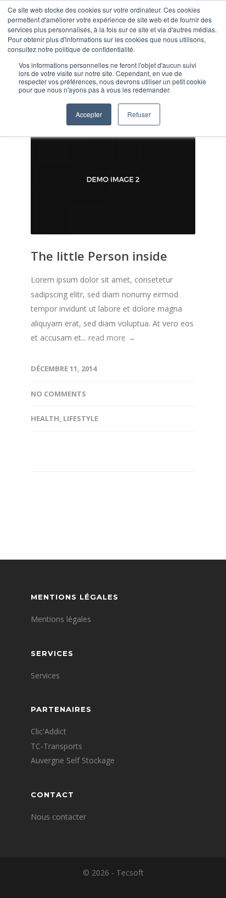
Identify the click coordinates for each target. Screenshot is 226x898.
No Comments (58, 394)
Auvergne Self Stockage (73, 760)
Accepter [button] (89, 114)
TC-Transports (56, 746)
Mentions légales (61, 619)
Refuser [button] (139, 114)
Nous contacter (58, 816)
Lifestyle (80, 418)
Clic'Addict (48, 731)
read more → (111, 337)
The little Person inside (99, 255)
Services (45, 675)
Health (45, 418)
